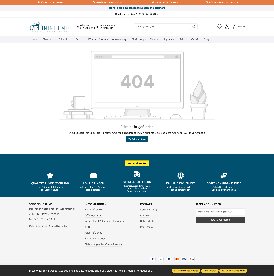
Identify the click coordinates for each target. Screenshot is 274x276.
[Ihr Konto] (227, 26)
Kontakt (144, 215)
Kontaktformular (57, 226)
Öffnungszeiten (93, 215)
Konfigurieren (209, 271)
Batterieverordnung (96, 238)
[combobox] (162, 26)
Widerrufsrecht (93, 232)
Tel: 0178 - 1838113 (48, 214)
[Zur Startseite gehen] (49, 27)
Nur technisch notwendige (186, 271)
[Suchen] (194, 26)
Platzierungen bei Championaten (103, 244)
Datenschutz (147, 221)
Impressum (146, 226)
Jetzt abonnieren (220, 219)
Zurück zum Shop (137, 139)
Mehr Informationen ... (140, 270)
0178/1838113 (87, 28)
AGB (87, 226)
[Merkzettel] (219, 26)
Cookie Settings (149, 209)
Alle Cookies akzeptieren (233, 271)
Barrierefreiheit (93, 209)
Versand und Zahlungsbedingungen (104, 221)
